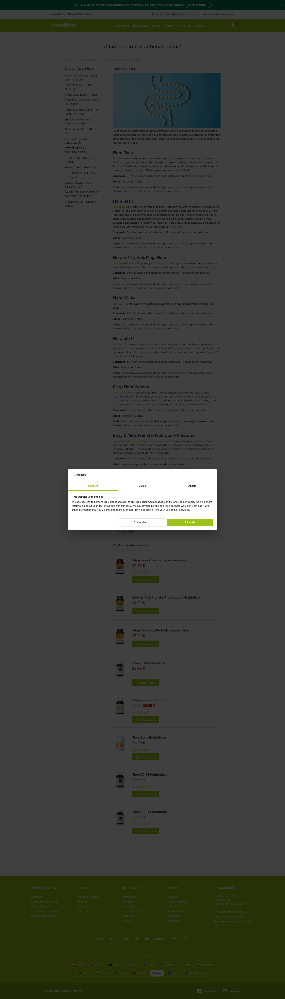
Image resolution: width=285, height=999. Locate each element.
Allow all (190, 522)
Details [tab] (143, 485)
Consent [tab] (93, 485)
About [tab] (192, 485)
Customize (140, 522)
